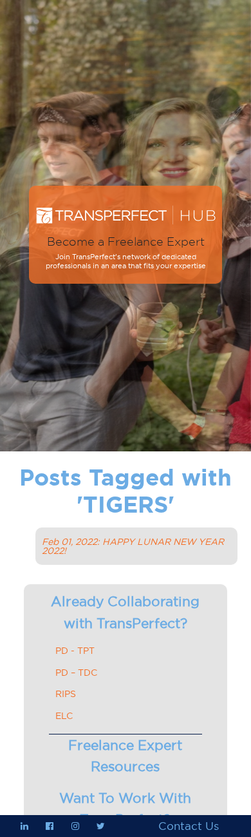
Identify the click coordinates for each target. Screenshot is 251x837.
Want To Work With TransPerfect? (125, 809)
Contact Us (188, 826)
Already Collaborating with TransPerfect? (125, 612)
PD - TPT (75, 650)
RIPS (65, 694)
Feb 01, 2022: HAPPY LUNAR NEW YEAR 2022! (133, 546)
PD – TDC (76, 672)
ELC (64, 716)
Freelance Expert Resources (125, 756)
